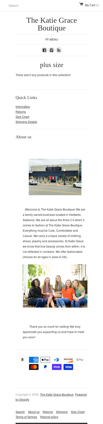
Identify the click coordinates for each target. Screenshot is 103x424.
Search (20, 412)
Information (23, 106)
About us (34, 412)
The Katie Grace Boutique (57, 394)
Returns (21, 111)
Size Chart (22, 117)
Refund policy (49, 417)
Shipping (62, 412)
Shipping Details (26, 122)
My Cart (92, 5)
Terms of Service (26, 417)
